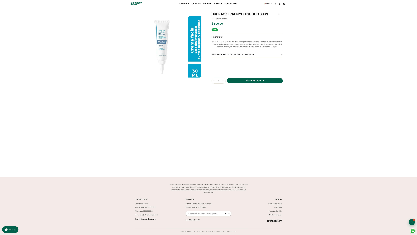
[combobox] (206, 213)
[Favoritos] (213, 18)
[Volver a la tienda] (279, 14)
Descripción (217, 37)
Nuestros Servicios (275, 211)
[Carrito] (284, 3)
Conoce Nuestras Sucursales (145, 219)
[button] (225, 213)
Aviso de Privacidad (275, 204)
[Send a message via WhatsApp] (413, 231)
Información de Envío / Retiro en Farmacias (233, 54)
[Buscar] (275, 3)
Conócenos (278, 207)
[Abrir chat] (412, 222)
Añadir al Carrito (255, 81)
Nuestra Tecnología (275, 215)
